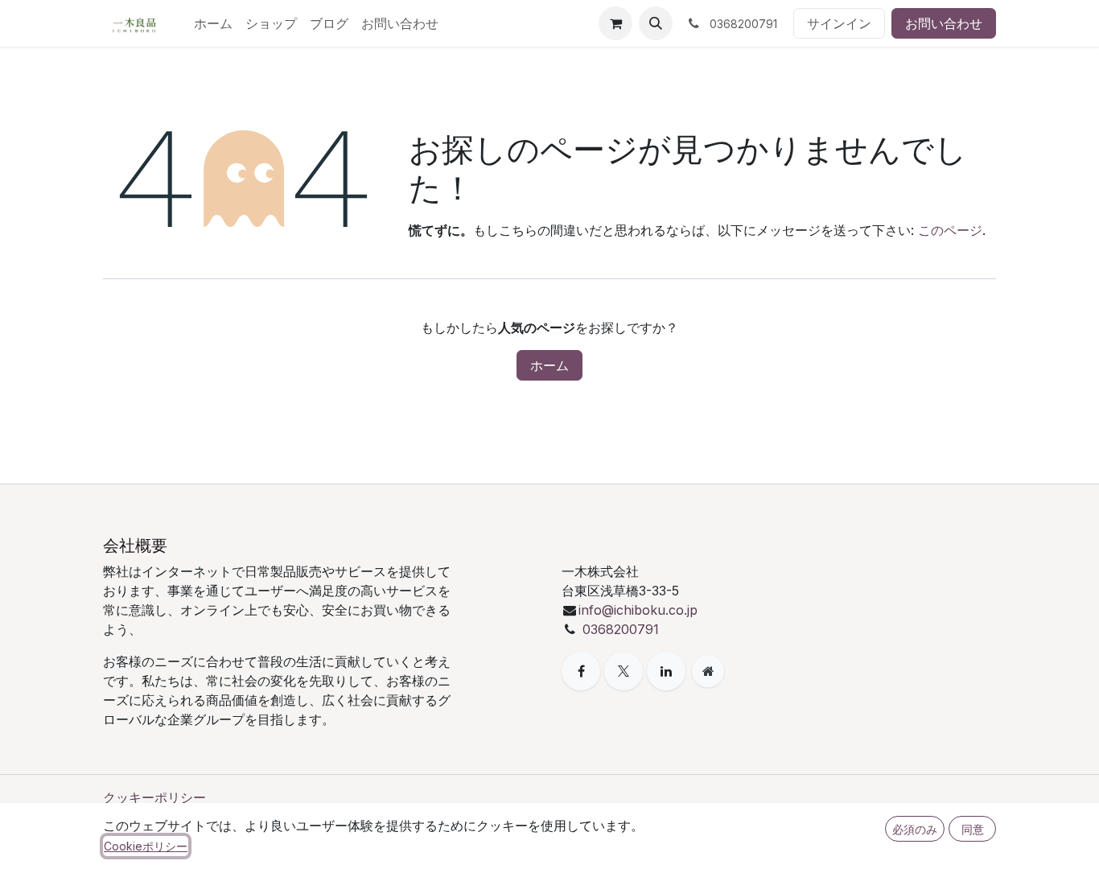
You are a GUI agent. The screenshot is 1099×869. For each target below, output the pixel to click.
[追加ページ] (708, 671)
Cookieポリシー (145, 846)
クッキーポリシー (154, 797)
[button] (656, 23)
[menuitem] (213, 23)
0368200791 (620, 629)
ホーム (549, 365)
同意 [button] (972, 829)
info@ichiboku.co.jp (638, 610)
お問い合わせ (943, 23)
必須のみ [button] (914, 829)
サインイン (839, 23)
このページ (950, 230)
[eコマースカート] (615, 23)
